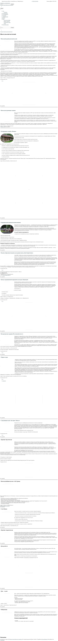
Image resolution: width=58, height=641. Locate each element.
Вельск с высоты (7, 21)
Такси (5, 23)
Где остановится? (5, 14)
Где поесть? (4, 15)
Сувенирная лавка (5, 16)
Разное (3, 19)
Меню (2, 8)
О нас (3, 11)
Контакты (5, 12)
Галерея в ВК (2, 126)
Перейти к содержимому (5, 3)
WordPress (2, 640)
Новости (3, 18)
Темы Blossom (44, 639)
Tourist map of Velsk (7, 22)
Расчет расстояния (7, 20)
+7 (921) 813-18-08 (35, 1)
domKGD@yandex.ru (7, 275)
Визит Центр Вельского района (16, 639)
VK (2, 270)
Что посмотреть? (5, 13)
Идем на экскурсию (5, 24)
